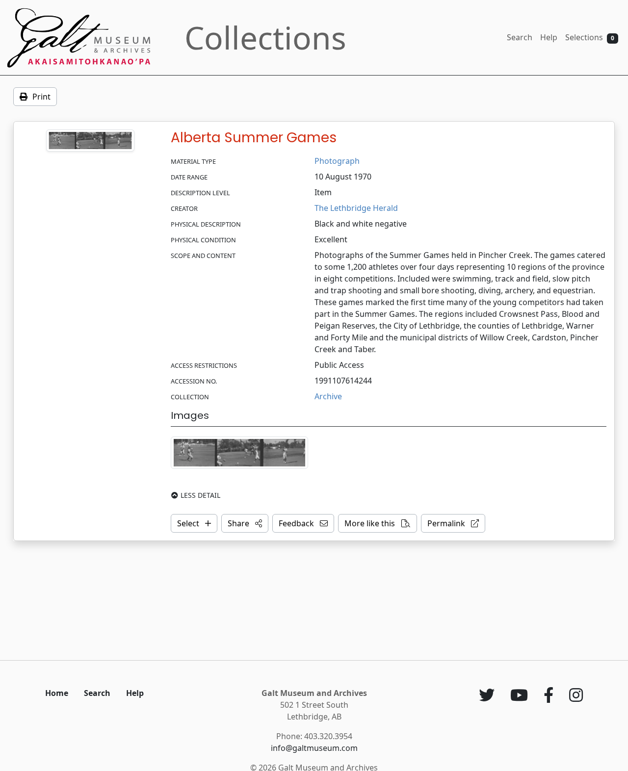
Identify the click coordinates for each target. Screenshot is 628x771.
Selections (589, 37)
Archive (328, 396)
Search (519, 37)
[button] (244, 523)
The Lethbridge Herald (356, 208)
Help (548, 37)
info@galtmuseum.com (314, 748)
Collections (265, 37)
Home (56, 693)
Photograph (337, 160)
